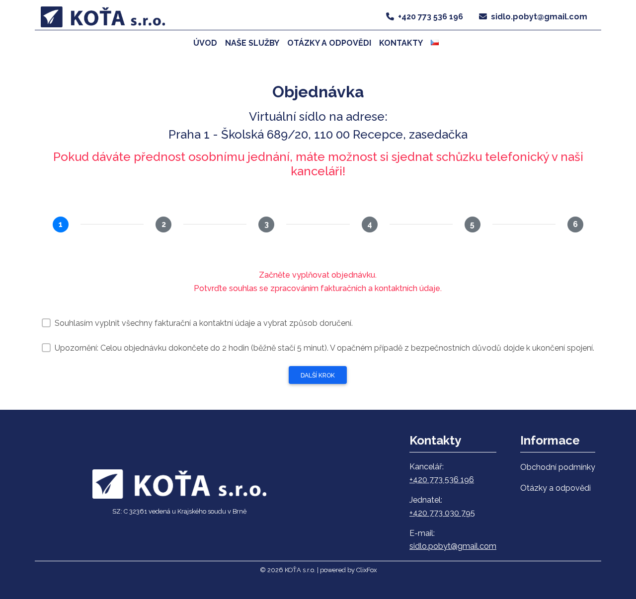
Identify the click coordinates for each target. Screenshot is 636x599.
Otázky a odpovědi (329, 43)
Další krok (318, 375)
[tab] (60, 224)
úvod (205, 43)
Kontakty (401, 43)
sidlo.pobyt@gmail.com (539, 16)
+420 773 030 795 (442, 513)
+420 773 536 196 (430, 16)
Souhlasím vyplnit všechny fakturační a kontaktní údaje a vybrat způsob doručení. (204, 323)
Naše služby (252, 43)
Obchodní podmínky (557, 467)
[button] (437, 42)
